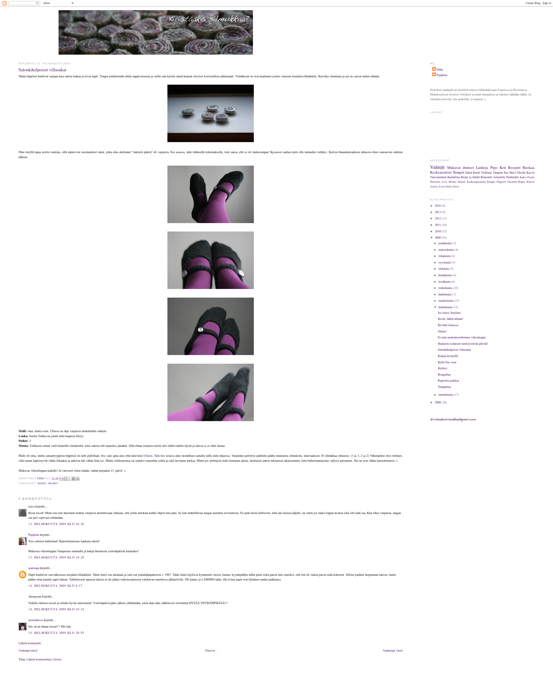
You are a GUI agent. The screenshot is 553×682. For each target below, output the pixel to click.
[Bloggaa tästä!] (65, 479)
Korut (476, 172)
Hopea (521, 182)
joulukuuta (445, 243)
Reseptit (514, 167)
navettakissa (35, 620)
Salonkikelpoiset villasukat (454, 349)
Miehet (452, 182)
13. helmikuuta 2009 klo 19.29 (56, 557)
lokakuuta (445, 256)
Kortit (442, 186)
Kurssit (530, 182)
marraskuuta (446, 249)
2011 (438, 225)
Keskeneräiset (441, 172)
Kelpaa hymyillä (448, 356)
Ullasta (148, 456)
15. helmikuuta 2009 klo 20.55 (56, 633)
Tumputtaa (444, 387)
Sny (506, 172)
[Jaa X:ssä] (69, 479)
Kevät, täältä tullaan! (450, 319)
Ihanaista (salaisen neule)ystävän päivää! (463, 343)
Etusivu (210, 650)
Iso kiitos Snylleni (449, 313)
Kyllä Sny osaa (447, 362)
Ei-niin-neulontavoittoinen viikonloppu (462, 337)
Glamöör (512, 182)
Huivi (512, 172)
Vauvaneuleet (438, 177)
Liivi (444, 182)
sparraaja (33, 568)
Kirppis (491, 182)
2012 (438, 218)
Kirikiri (442, 368)
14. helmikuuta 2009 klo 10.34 (56, 609)
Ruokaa (528, 167)
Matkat (448, 186)
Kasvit (530, 172)
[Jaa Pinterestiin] (78, 479)
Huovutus (435, 182)
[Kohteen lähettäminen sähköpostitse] (61, 479)
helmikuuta (446, 307)
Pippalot (501, 182)
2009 (438, 237)
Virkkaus (486, 172)
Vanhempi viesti (393, 650)
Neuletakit (512, 177)
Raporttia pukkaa (448, 380)
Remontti (486, 177)
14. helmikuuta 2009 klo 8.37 (55, 586)
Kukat (523, 177)
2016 (438, 205)
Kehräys (434, 186)
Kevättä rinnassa (448, 325)
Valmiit (53, 483)
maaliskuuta (446, 300)
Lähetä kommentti (30, 643)
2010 (438, 231)
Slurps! (442, 331)
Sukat (42, 483)
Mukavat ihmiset (460, 167)
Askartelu (499, 177)
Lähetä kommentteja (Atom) (44, 659)
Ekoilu (521, 172)
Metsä (456, 186)
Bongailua (444, 374)
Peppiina (33, 535)
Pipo (493, 167)
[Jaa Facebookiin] (74, 479)
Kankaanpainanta (476, 182)
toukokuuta (446, 288)
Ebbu (440, 69)
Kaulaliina (453, 177)
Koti (503, 167)
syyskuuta (445, 262)
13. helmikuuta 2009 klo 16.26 (56, 524)
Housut (462, 182)
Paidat (530, 177)
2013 (438, 212)
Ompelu (498, 172)
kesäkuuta (445, 281)
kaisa (31, 506)
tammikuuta (446, 394)
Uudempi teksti (28, 650)
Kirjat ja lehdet (470, 177)
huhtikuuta (445, 294)
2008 (438, 402)
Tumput (458, 172)
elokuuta (444, 268)
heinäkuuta (446, 275)
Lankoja (482, 167)
